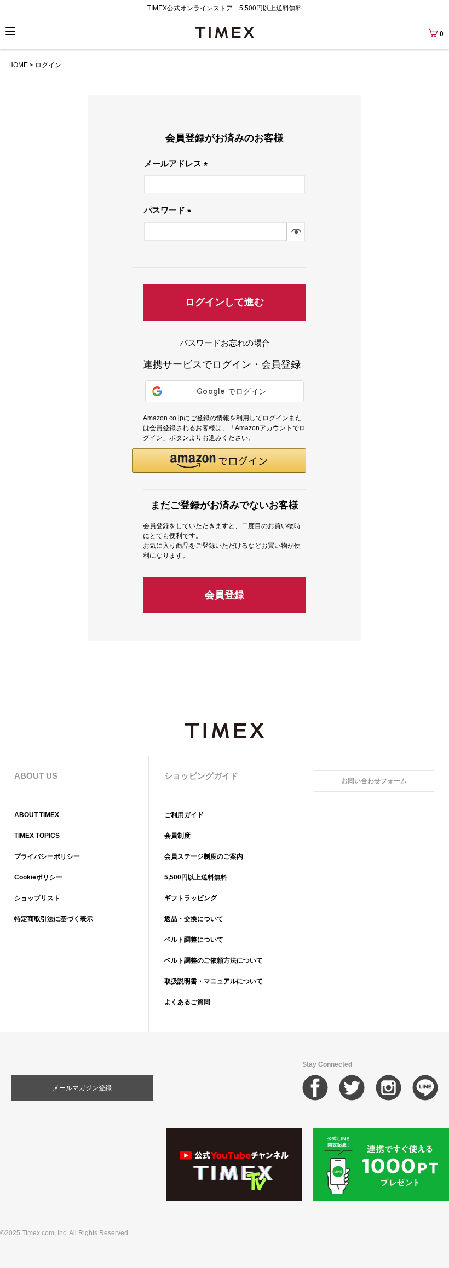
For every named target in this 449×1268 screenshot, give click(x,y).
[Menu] (10, 31)
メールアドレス (178, 163)
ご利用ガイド (184, 815)
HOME (18, 65)
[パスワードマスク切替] (295, 232)
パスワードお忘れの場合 (225, 343)
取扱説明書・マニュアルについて (213, 981)
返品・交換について (193, 919)
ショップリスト (37, 898)
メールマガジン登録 (82, 1088)
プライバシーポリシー (47, 856)
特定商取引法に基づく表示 (53, 919)
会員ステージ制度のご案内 (203, 856)
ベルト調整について (193, 939)
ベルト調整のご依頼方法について (213, 960)
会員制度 (177, 835)
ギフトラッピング (190, 898)
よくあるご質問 (187, 1002)
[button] (219, 460)
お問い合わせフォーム (374, 781)
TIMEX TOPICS (37, 835)
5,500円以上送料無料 (195, 877)
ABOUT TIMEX (36, 815)
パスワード (169, 210)
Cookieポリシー (38, 877)
